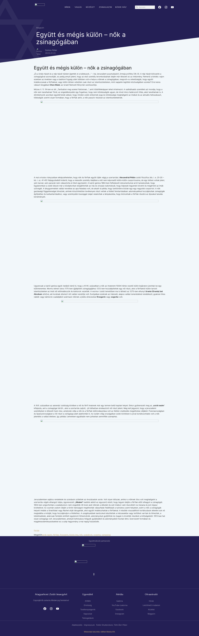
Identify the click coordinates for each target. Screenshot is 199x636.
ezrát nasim (47, 535)
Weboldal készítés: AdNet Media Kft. (99, 631)
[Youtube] (172, 7)
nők (81, 535)
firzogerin (64, 535)
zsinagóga (106, 535)
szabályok (88, 535)
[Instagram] (166, 7)
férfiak (56, 535)
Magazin (40, 28)
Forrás (36, 530)
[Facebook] (160, 7)
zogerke (97, 535)
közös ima (73, 535)
